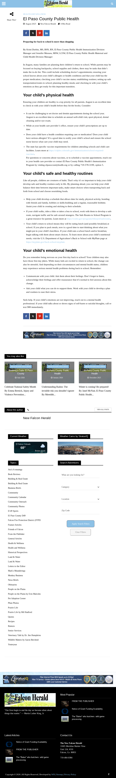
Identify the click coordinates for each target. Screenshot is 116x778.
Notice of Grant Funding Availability (87, 709)
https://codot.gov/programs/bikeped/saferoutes (88, 219)
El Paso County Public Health (58, 372)
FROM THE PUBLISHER (83, 701)
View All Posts (103, 409)
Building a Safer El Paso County (21, 372)
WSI (53, 774)
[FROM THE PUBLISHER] (65, 703)
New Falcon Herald (48, 24)
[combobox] (80, 487)
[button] (58, 679)
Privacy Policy (70, 774)
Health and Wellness (34, 14)
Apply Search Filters (80, 524)
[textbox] (65, 487)
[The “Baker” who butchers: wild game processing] (65, 719)
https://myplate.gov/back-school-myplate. (45, 242)
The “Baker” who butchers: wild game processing (88, 717)
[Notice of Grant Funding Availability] (65, 711)
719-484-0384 (66, 758)
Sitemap (59, 774)
